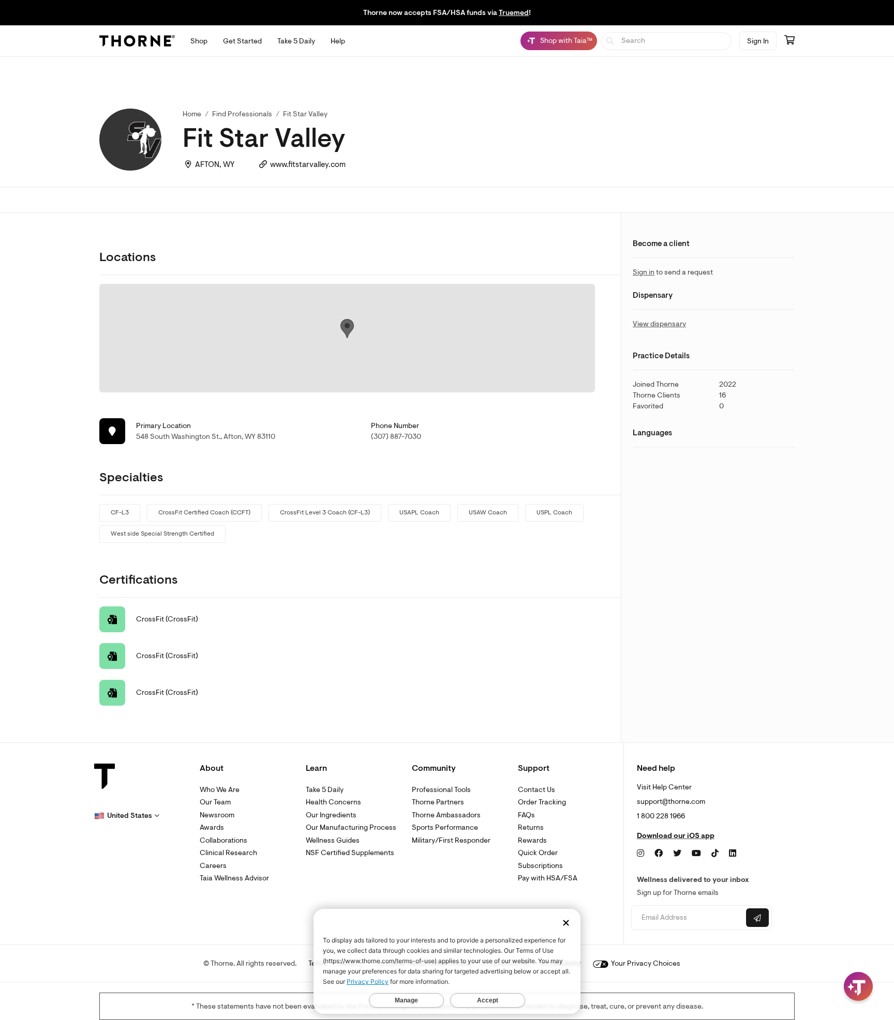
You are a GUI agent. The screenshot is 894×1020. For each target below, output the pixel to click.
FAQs (526, 815)
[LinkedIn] (732, 853)
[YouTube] (696, 853)
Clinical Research (228, 852)
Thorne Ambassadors (446, 815)
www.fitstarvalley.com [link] (308, 165)
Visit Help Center (664, 787)
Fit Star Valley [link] (305, 114)
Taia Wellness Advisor (234, 878)
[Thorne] (137, 41)
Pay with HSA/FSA (547, 878)
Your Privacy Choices (644, 963)
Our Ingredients (331, 815)
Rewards (532, 840)
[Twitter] (677, 853)
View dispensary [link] (659, 323)
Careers (213, 865)
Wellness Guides (333, 840)
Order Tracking (542, 802)
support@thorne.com (671, 801)
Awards (212, 827)
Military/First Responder (451, 840)
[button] (126, 815)
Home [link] (192, 114)
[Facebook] (658, 853)
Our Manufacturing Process (351, 827)
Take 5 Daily (325, 789)
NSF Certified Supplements (350, 852)
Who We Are (220, 789)
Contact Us (536, 789)
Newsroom (217, 815)
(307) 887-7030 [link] (396, 436)
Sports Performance (445, 827)
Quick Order (538, 852)
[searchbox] (666, 41)
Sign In (758, 41)
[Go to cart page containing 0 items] (789, 41)
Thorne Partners (438, 802)
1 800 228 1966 (661, 816)
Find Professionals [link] (242, 114)
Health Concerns (333, 802)
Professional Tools (441, 789)
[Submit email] (757, 917)
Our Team (215, 802)
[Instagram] (640, 853)
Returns (531, 827)
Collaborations (223, 840)
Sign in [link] (643, 272)
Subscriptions (540, 865)
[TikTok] (715, 853)
